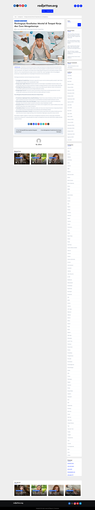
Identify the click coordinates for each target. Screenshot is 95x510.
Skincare (69, 411)
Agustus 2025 (71, 101)
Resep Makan (70, 390)
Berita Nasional (71, 183)
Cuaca (69, 197)
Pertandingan (70, 367)
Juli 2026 (70, 75)
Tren (68, 440)
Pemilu (69, 350)
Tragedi (69, 434)
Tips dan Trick (70, 428)
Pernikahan (70, 361)
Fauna (69, 224)
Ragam (69, 382)
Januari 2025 (70, 122)
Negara (69, 332)
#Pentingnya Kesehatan (32, 29)
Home (44, 11)
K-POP (69, 276)
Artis (69, 162)
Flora (69, 230)
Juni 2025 (70, 107)
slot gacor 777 (70, 475)
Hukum (69, 256)
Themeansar (56, 508)
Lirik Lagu (70, 309)
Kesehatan (17, 20)
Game (69, 233)
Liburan (69, 306)
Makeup (69, 314)
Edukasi (69, 212)
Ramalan (69, 385)
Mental (69, 317)
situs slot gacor (71, 466)
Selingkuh (70, 396)
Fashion (69, 221)
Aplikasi (69, 157)
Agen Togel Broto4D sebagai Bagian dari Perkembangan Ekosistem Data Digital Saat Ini (74, 47)
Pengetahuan (70, 355)
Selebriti (69, 393)
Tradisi (69, 431)
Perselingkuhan (71, 364)
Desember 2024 (71, 125)
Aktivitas (69, 148)
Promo (69, 376)
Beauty (69, 171)
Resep (69, 388)
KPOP (69, 300)
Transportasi (70, 437)
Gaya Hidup (70, 235)
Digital (69, 206)
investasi (69, 268)
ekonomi (69, 215)
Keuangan (70, 291)
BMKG (69, 189)
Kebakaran (70, 279)
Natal (69, 329)
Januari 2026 (70, 87)
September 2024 (71, 134)
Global (69, 238)
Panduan (69, 344)
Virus (69, 452)
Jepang (69, 271)
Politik (69, 370)
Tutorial (69, 443)
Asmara (69, 165)
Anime (69, 154)
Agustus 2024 (71, 137)
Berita (69, 177)
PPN (68, 373)
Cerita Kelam (70, 195)
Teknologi (70, 420)
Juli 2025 (70, 104)
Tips (68, 426)
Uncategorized (23, 20)
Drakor (69, 209)
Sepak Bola (70, 405)
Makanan (69, 312)
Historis (69, 253)
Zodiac (69, 455)
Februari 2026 (71, 84)
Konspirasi (70, 294)
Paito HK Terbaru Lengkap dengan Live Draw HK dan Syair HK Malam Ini (74, 52)
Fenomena (70, 227)
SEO (68, 402)
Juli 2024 (70, 139)
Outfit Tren (70, 341)
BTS (68, 192)
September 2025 (71, 99)
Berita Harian (70, 180)
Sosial (69, 414)
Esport (69, 218)
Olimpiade (70, 338)
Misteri (69, 323)
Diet (68, 203)
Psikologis (70, 379)
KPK (68, 297)
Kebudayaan (70, 282)
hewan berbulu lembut (72, 247)
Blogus (50, 508)
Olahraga (69, 335)
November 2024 (71, 128)
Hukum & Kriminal (71, 259)
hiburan (69, 250)
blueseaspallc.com (71, 472)
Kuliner (69, 303)
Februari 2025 (71, 119)
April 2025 (70, 113)
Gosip (69, 241)
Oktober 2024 (70, 131)
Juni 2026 (70, 78)
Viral (68, 449)
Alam (69, 151)
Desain (69, 200)
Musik (69, 326)
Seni (68, 399)
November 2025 (71, 93)
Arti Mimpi (70, 159)
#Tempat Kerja (40, 29)
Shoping (69, 408)
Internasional (70, 265)
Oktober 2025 (70, 96)
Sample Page (49, 11)
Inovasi (69, 262)
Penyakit (69, 358)
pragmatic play (71, 463)
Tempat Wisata (71, 423)
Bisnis (69, 186)
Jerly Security (71, 274)
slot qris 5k (70, 469)
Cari (69, 21)
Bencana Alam (71, 174)
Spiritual (69, 417)
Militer (69, 320)
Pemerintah (70, 347)
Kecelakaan (70, 285)
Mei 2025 (69, 110)
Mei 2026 (69, 81)
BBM (68, 168)
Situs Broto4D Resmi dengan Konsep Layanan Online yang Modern (38, 161)
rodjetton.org (47, 6)
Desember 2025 (71, 90)
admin (19, 29)
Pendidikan (70, 352)
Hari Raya (70, 244)
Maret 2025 (70, 116)
